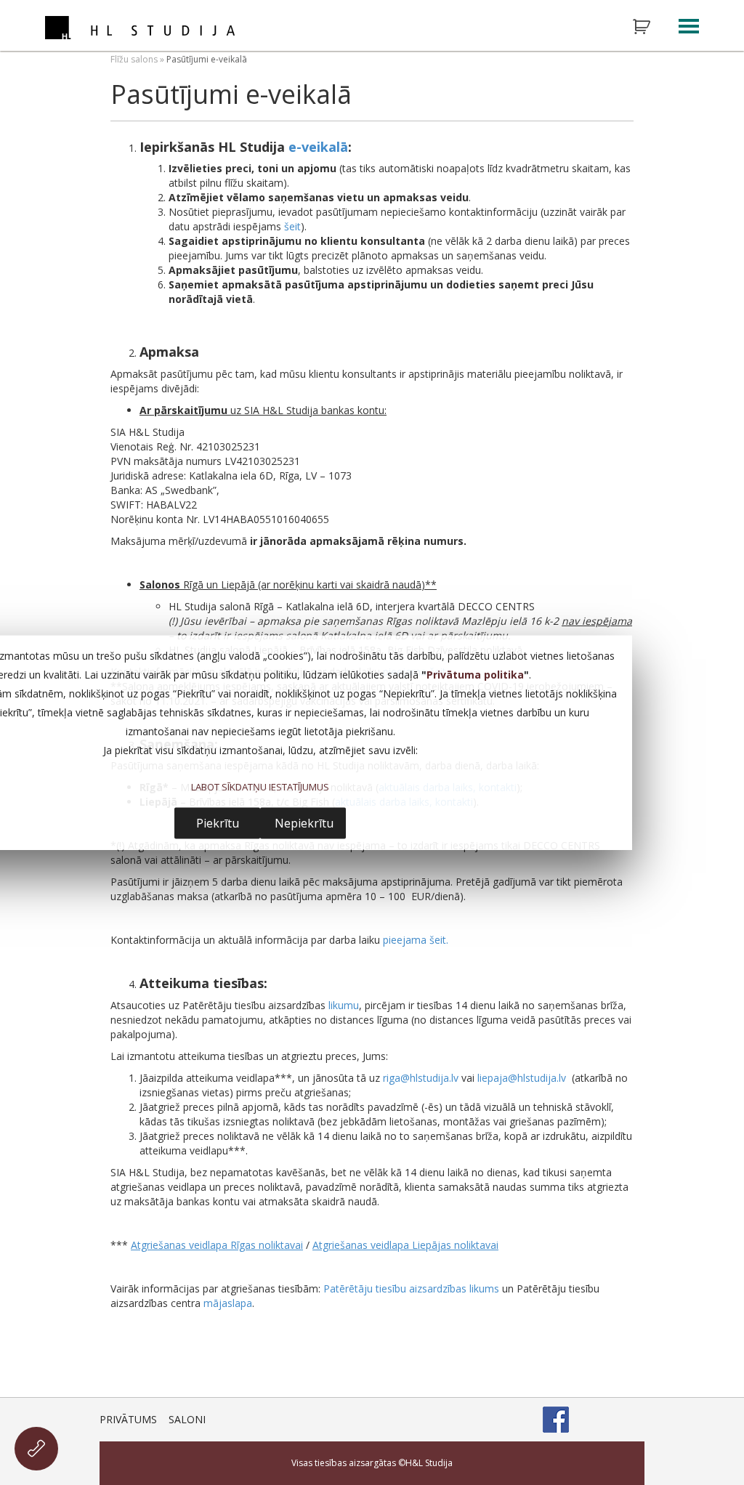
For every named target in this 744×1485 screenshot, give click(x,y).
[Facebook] (556, 1420)
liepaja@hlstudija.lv (521, 1078)
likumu (343, 1005)
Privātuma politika (475, 674)
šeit (292, 226)
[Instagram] (594, 1420)
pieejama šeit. (415, 940)
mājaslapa (227, 1303)
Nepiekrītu (304, 823)
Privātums (128, 1419)
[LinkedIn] (631, 1420)
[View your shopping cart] (651, 27)
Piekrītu (217, 823)
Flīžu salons (134, 59)
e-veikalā (318, 146)
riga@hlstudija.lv (420, 1078)
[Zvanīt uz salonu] (36, 1448)
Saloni (187, 1419)
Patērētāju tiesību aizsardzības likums (411, 1288)
